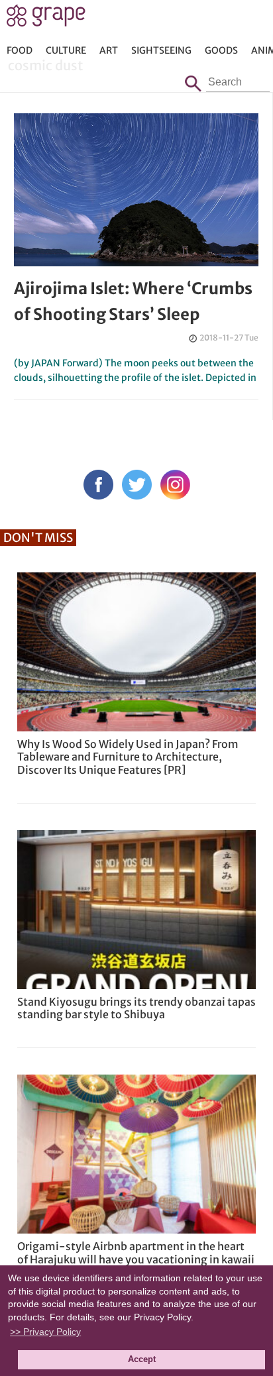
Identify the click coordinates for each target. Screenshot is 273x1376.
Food (19, 50)
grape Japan (46, 19)
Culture (66, 50)
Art (108, 50)
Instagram (175, 485)
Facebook (98, 485)
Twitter (137, 485)
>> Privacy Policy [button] (45, 1331)
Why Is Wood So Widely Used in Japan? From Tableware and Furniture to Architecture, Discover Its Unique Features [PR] (128, 756)
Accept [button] (142, 1359)
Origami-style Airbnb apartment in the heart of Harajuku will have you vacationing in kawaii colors (135, 1259)
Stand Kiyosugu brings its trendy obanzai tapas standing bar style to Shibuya (136, 1008)
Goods (221, 50)
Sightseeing (161, 50)
